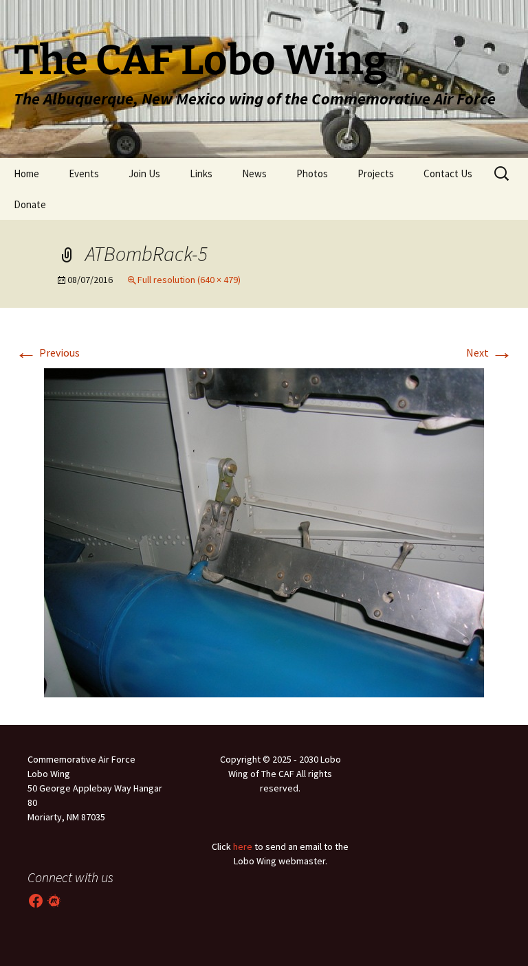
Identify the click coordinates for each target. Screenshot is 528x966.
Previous (47, 352)
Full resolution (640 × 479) (189, 279)
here (242, 846)
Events (84, 173)
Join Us (144, 173)
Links (201, 173)
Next (489, 352)
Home (26, 173)
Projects (376, 173)
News (254, 173)
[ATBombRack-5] (264, 531)
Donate (30, 204)
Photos (312, 173)
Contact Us (448, 173)
